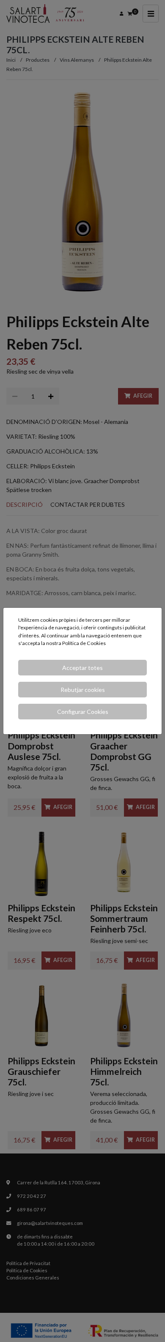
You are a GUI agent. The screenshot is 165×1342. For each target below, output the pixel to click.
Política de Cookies (84, 643)
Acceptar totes (82, 667)
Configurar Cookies (82, 711)
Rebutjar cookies (82, 689)
